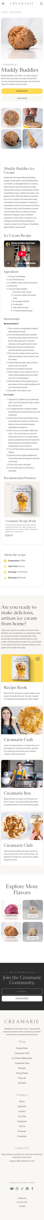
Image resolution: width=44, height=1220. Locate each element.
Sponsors (22, 1106)
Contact (22, 1111)
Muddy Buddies (16, 12)
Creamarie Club (22, 1063)
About (22, 1101)
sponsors (22, 1202)
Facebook (22, 1136)
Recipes (22, 1068)
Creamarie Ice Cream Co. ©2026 (22, 1182)
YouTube (22, 1116)
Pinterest (22, 1131)
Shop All (22, 1078)
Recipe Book (22, 1048)
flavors (4, 12)
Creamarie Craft (22, 1053)
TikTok (22, 1126)
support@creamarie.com (22, 1161)
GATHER (22, 1083)
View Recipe (22, 91)
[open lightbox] (11, 118)
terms (22, 1206)
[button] (3, 3)
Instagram (22, 1121)
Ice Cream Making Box (22, 1058)
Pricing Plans (22, 1073)
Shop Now (22, 98)
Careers (22, 1198)
